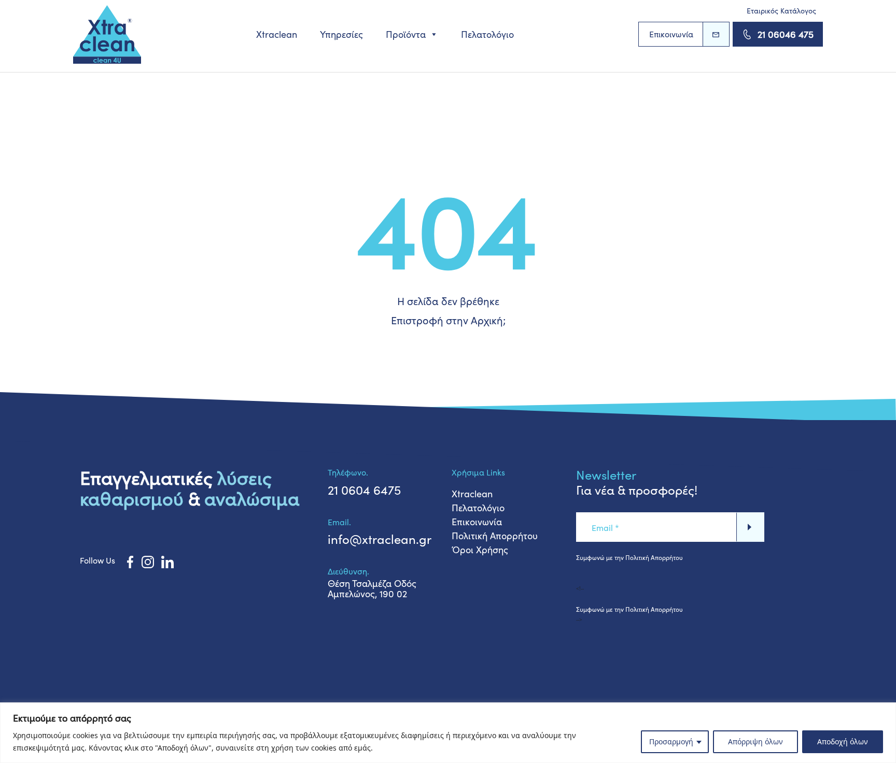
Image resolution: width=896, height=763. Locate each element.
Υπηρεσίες (341, 34)
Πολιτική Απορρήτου (495, 535)
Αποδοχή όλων (842, 741)
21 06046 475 (786, 34)
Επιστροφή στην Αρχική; (448, 320)
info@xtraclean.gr (379, 538)
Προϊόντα (406, 34)
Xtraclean (276, 34)
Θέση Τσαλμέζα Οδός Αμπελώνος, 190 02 (372, 588)
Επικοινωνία (671, 33)
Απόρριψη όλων (755, 741)
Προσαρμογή (671, 741)
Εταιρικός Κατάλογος (781, 11)
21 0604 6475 (364, 489)
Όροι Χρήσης (480, 549)
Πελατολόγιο (487, 34)
